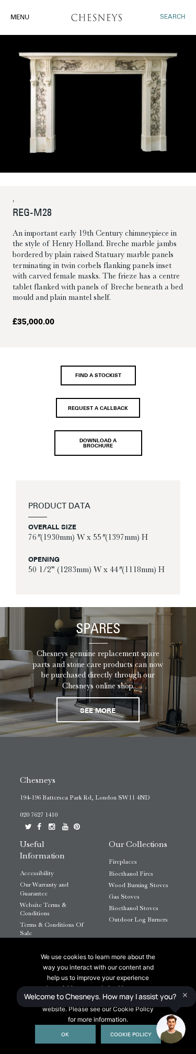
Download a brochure (98, 443)
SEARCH (173, 17)
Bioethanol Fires (131, 873)
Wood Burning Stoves (138, 885)
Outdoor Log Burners (138, 919)
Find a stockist (98, 376)
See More (98, 711)
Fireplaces (123, 861)
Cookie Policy (131, 1035)
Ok (65, 1035)
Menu (19, 18)
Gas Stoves (124, 896)
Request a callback (98, 408)
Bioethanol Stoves (133, 908)
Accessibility (37, 873)
